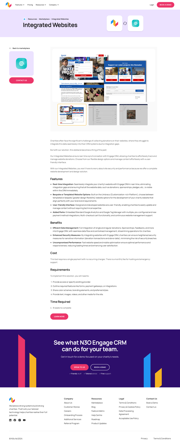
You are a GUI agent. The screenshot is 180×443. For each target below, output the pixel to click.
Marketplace (44, 19)
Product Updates (99, 423)
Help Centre (96, 415)
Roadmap (95, 419)
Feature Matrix (97, 411)
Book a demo (100, 367)
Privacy (144, 438)
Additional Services (72, 419)
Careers (67, 411)
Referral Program (71, 423)
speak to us (79, 367)
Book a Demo (152, 402)
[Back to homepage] (8, 5)
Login (152, 5)
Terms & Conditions (127, 402)
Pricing (30, 5)
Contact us (21, 80)
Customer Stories (72, 407)
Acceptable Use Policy (129, 418)
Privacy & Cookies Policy (129, 407)
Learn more (59, 316)
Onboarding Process (73, 415)
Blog (93, 407)
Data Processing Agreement (126, 412)
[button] (19, 5)
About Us (68, 402)
